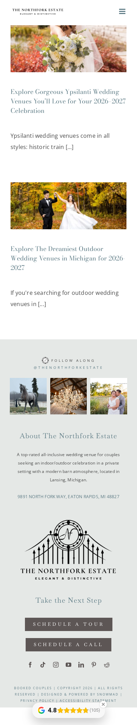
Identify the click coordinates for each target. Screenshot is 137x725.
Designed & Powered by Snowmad (80, 694)
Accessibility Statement (88, 700)
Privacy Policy (37, 700)
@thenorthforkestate (69, 367)
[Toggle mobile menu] (122, 11)
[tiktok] (43, 665)
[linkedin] (81, 665)
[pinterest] (94, 665)
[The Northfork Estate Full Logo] (68, 518)
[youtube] (68, 665)
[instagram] (56, 665)
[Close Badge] (103, 704)
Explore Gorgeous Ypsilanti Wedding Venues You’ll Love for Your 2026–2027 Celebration (68, 101)
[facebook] (30, 665)
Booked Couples (33, 688)
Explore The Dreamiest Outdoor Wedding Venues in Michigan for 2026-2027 (68, 258)
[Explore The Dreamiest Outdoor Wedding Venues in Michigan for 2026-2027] (68, 205)
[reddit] (107, 665)
